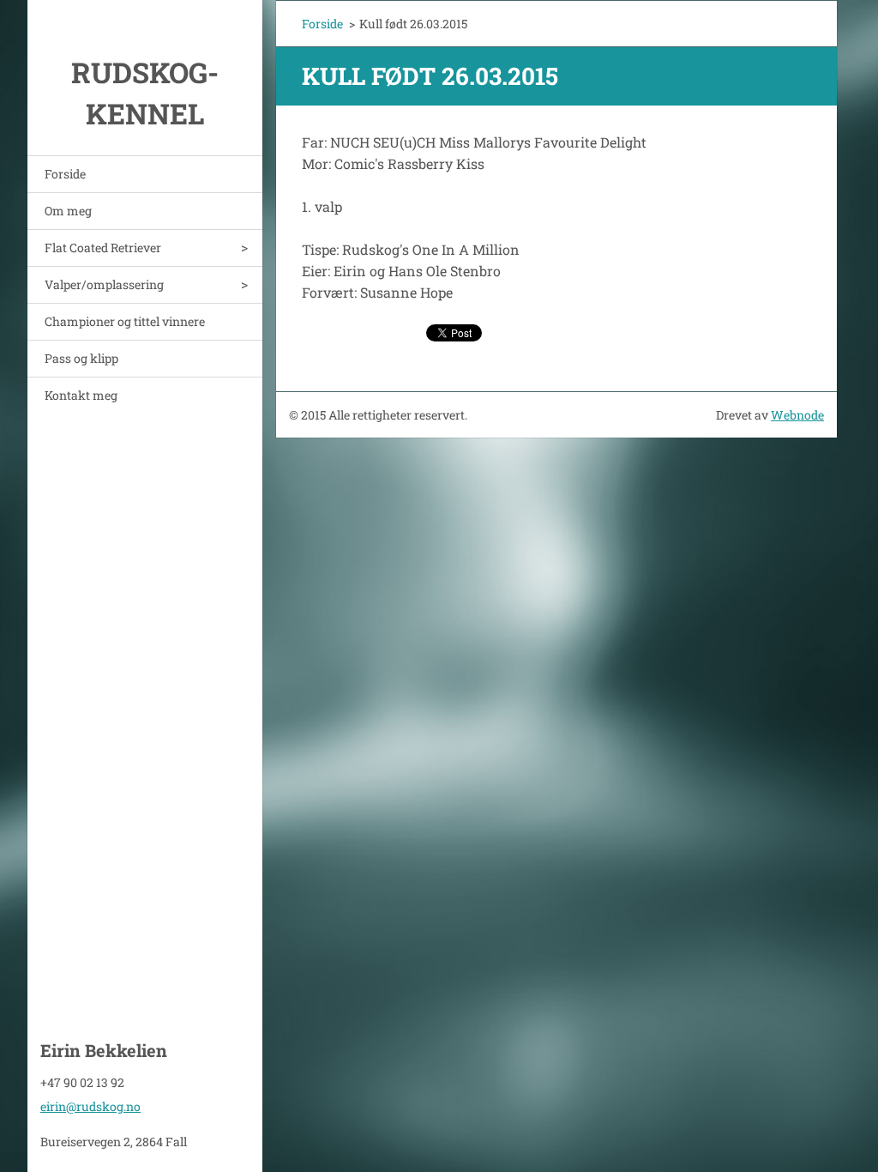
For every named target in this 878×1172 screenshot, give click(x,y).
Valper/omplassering (104, 284)
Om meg (68, 210)
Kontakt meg (81, 395)
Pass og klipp (81, 358)
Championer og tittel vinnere (125, 321)
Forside (65, 174)
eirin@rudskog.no (90, 1106)
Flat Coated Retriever (103, 247)
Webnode (797, 415)
